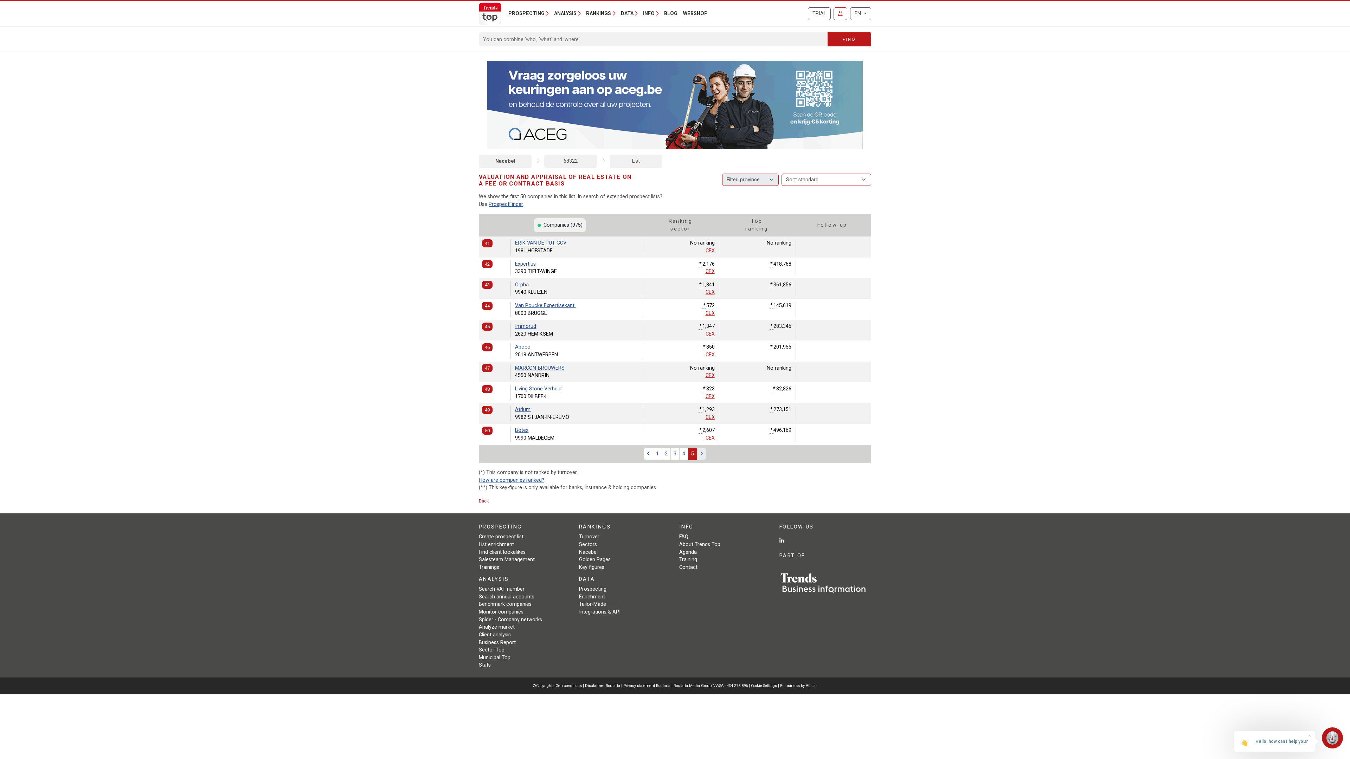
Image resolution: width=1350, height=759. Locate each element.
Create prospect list (501, 537)
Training (688, 560)
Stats (485, 665)
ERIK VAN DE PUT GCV (540, 243)
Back (484, 501)
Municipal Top (494, 658)
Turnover (589, 537)
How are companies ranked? (511, 480)
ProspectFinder (506, 204)
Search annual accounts (506, 597)
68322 (571, 161)
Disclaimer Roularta (602, 685)
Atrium (523, 410)
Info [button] (649, 14)
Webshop (695, 14)
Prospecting (592, 589)
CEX (710, 251)
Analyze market (497, 627)
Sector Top (491, 650)
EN (858, 14)
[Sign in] (840, 13)
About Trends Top (699, 544)
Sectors (588, 544)
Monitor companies (501, 612)
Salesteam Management (507, 560)
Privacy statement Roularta (646, 685)
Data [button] (627, 14)
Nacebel (505, 161)
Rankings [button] (598, 14)
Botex (521, 430)
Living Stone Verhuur (538, 389)
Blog (670, 14)
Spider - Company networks (510, 620)
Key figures (591, 567)
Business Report (497, 643)
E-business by (798, 685)
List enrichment (496, 544)
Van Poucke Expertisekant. (545, 306)
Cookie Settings (764, 685)
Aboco (523, 347)
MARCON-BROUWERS (540, 368)
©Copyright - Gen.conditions (557, 685)
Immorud (525, 326)
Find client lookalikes (502, 552)
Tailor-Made (592, 604)
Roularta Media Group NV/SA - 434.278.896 (711, 685)
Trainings (489, 567)
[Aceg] (675, 105)
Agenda (688, 552)
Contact (688, 567)
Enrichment (592, 597)
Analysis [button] (565, 14)
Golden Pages (595, 560)
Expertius (525, 264)
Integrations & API (600, 612)
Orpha (522, 285)
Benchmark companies (505, 604)
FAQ (683, 537)
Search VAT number (502, 589)
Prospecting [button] (526, 14)
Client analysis (495, 635)
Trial (819, 14)
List (636, 161)
